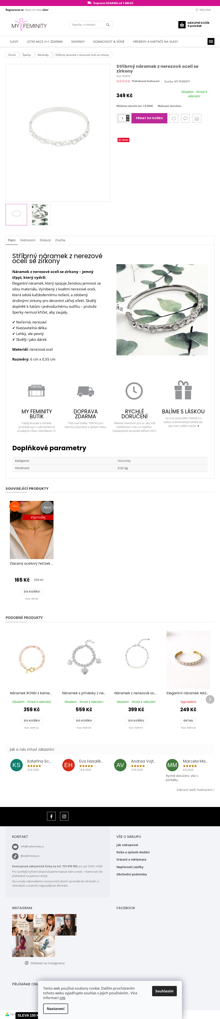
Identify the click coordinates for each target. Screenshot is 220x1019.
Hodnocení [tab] (27, 240)
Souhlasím (164, 991)
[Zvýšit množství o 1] (127, 116)
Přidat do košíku (149, 118)
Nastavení (55, 1008)
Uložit (125, 139)
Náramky (124, 461)
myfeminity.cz (64, 816)
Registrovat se (15, 10)
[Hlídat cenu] (197, 118)
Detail (188, 720)
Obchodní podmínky (131, 874)
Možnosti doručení (169, 106)
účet (45, 10)
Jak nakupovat (127, 845)
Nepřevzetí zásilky (130, 867)
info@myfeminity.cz (32, 846)
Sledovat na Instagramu (48, 963)
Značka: (177, 81)
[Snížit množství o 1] (127, 119)
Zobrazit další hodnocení (194, 790)
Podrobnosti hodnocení (145, 81)
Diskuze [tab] (45, 240)
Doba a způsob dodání (133, 852)
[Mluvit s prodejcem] (185, 118)
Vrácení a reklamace (131, 859)
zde (62, 997)
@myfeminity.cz (30, 856)
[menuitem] (14, 41)
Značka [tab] (60, 240)
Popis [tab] (12, 240)
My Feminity (51, 816)
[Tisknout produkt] (174, 118)
